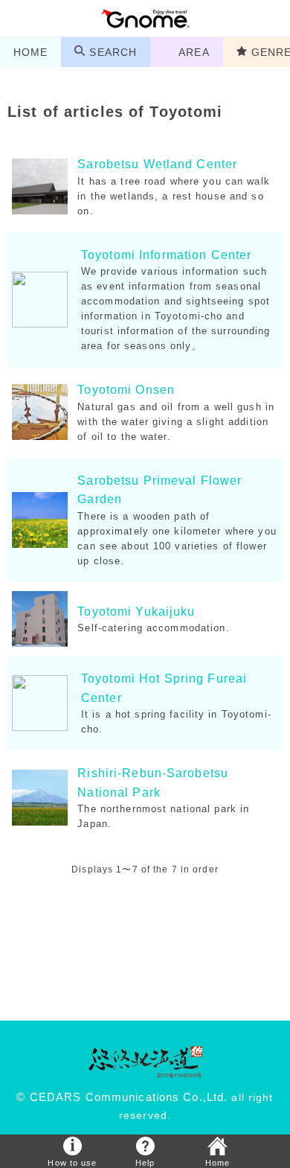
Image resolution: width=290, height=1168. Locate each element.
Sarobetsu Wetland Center (157, 164)
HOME (30, 52)
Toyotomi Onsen (126, 389)
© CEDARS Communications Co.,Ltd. (122, 1097)
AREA (193, 52)
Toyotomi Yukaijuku (136, 611)
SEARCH (113, 52)
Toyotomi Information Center (166, 255)
